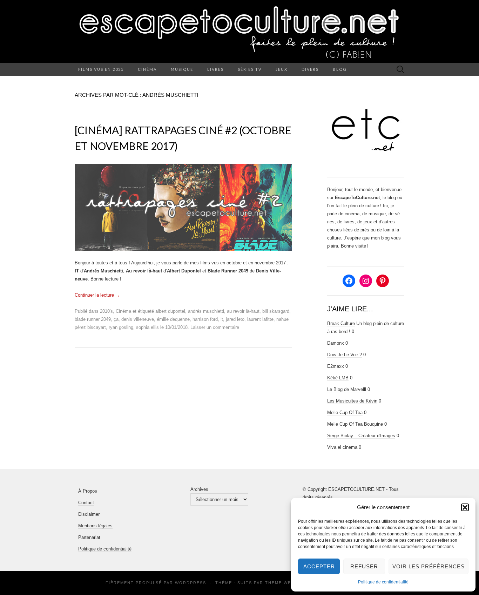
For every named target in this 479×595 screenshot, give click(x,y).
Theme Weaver (284, 583)
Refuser (364, 566)
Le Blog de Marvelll (346, 389)
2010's (106, 311)
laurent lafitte (260, 319)
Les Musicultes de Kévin (352, 401)
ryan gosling (121, 327)
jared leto (235, 319)
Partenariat (89, 537)
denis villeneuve (137, 319)
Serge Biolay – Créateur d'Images (361, 435)
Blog (340, 69)
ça (116, 319)
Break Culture (341, 323)
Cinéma (147, 69)
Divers (310, 69)
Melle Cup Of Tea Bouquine (355, 424)
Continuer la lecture (97, 295)
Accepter (319, 566)
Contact (86, 502)
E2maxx (335, 366)
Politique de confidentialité (383, 582)
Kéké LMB (338, 377)
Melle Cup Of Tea (345, 412)
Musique (182, 69)
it (222, 319)
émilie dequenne (173, 319)
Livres (215, 69)
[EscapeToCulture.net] (239, 31)
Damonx (335, 343)
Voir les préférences (428, 566)
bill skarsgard (275, 311)
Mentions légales (95, 525)
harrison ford (205, 319)
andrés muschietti (206, 311)
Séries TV (250, 69)
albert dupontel (170, 311)
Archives (199, 489)
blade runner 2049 (93, 319)
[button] (464, 507)
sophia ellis (147, 327)
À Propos (87, 491)
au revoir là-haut (243, 311)
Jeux (282, 69)
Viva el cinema (342, 447)
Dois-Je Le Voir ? (344, 354)
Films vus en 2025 (101, 69)
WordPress (190, 583)
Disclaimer (89, 514)
